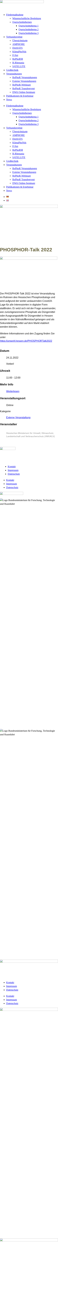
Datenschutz (14, 474)
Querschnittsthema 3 (29, 33)
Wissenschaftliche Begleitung (26, 18)
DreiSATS (17, 48)
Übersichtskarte (20, 40)
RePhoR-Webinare (21, 84)
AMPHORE (18, 44)
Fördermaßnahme (14, 14)
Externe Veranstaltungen (24, 81)
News (9, 99)
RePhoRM (17, 59)
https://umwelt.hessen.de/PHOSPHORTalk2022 (26, 341)
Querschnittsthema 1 (29, 25)
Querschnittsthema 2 (29, 29)
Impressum (13, 470)
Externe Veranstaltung (18, 417)
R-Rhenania (18, 62)
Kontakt (12, 466)
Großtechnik (12, 70)
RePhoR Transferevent (23, 88)
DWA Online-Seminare (23, 92)
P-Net (15, 55)
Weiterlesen (12, 391)
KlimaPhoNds (19, 51)
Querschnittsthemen (22, 22)
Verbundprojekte (14, 37)
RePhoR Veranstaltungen (24, 77)
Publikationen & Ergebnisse (19, 96)
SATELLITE (18, 66)
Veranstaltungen (14, 73)
